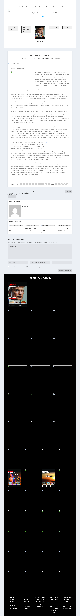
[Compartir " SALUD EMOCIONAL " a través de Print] (48, 184)
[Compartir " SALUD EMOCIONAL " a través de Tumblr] (30, 184)
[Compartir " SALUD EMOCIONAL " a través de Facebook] (20, 184)
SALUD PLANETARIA (30, 228)
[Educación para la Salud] (64, 225)
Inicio (19, 7)
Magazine (30, 58)
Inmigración (34, 7)
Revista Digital (25, 7)
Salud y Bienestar (62, 7)
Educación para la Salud (64, 228)
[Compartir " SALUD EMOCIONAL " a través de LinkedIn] (36, 184)
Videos (45, 13)
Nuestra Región (32, 13)
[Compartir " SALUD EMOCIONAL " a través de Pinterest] (33, 184)
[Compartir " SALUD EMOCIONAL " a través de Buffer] (39, 184)
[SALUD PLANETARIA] (32, 225)
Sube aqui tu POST (53, 13)
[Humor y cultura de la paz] (16, 225)
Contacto (39, 13)
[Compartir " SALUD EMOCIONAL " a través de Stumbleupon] (42, 184)
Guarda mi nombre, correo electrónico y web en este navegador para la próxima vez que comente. (34, 267)
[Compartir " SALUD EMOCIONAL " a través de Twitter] (23, 184)
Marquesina (42, 7)
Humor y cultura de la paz (15, 229)
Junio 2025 (39, 42)
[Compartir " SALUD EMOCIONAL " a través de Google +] (27, 184)
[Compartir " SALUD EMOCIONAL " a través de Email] (45, 184)
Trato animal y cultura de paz (47, 229)
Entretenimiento (50, 7)
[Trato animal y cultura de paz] (48, 225)
